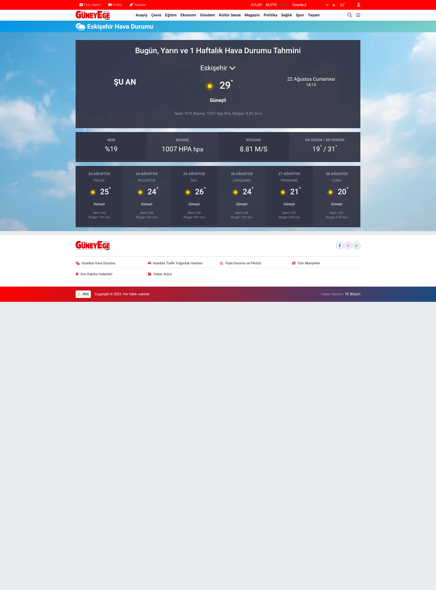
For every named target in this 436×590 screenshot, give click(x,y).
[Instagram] (348, 245)
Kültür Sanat (230, 15)
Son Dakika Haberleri (96, 274)
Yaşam (314, 15)
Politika (270, 15)
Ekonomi (188, 15)
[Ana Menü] (358, 15)
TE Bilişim (352, 294)
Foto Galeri (92, 5)
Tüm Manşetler (308, 263)
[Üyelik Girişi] (356, 5)
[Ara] (350, 15)
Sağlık (286, 15)
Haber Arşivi (163, 274)
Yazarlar (140, 5)
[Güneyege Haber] (93, 15)
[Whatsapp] (356, 245)
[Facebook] (340, 245)
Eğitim (171, 15)
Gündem (207, 15)
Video (117, 5)
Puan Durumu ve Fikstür (243, 263)
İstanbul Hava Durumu (98, 263)
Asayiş (141, 15)
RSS (85, 294)
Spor (300, 15)
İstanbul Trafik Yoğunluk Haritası (178, 263)
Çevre (156, 15)
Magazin (252, 15)
